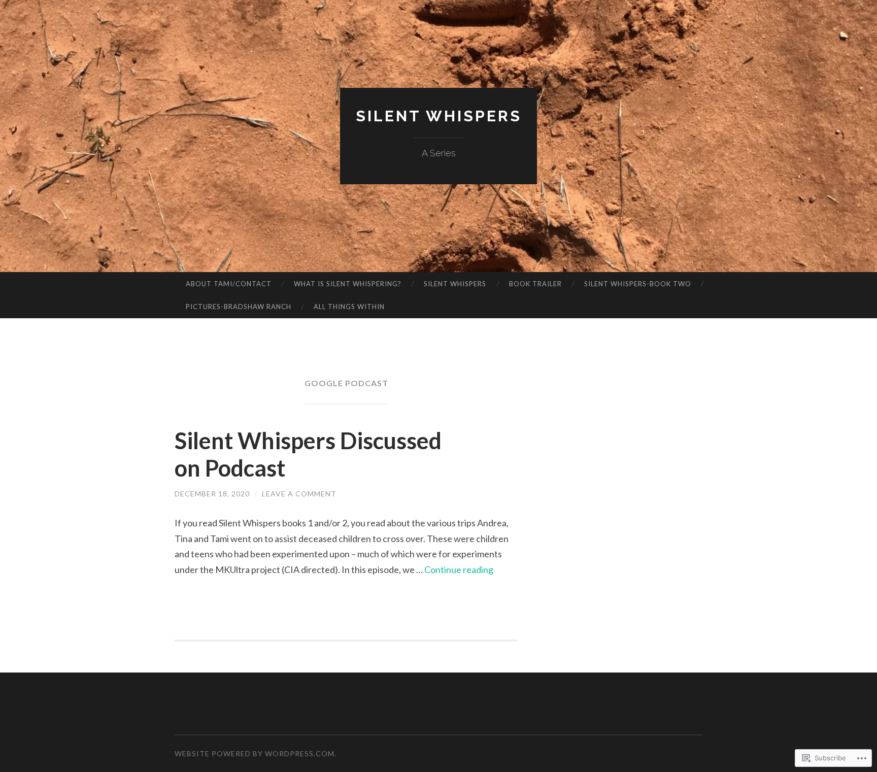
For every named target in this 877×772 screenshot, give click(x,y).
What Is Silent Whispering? (347, 284)
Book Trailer (535, 284)
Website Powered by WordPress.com (254, 753)
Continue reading (458, 569)
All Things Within (349, 307)
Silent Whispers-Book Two (637, 284)
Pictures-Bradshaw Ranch (238, 307)
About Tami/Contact (229, 284)
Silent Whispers (439, 116)
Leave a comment (299, 493)
